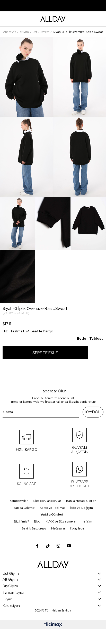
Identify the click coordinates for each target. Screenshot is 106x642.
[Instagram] (58, 545)
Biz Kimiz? (21, 521)
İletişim (87, 521)
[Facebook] (37, 545)
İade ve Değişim (81, 508)
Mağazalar (58, 528)
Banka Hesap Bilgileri (81, 501)
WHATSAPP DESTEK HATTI (79, 484)
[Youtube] (69, 545)
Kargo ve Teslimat (52, 508)
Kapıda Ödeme (24, 508)
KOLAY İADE (26, 484)
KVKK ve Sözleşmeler (61, 521)
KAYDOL (93, 412)
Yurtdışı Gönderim (53, 514)
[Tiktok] (47, 545)
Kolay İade (77, 528)
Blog (37, 521)
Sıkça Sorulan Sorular (47, 501)
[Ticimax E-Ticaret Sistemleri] (53, 625)
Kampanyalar (19, 501)
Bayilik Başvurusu (34, 528)
